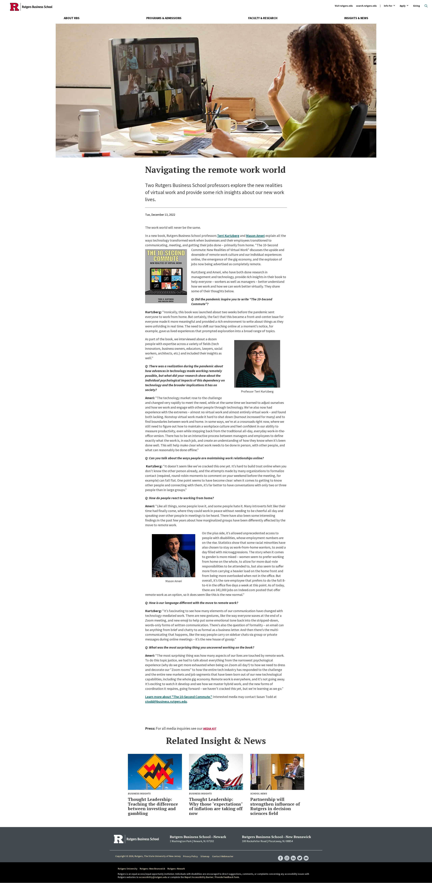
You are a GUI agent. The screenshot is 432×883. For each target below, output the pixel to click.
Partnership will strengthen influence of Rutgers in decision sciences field (275, 806)
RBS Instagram (286, 854)
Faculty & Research (262, 18)
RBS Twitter (299, 854)
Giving (416, 5)
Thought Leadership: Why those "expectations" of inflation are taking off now (215, 806)
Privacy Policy (190, 856)
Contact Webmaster (222, 856)
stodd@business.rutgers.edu (166, 701)
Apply (403, 6)
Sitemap (204, 856)
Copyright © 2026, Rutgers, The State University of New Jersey (148, 856)
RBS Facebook (280, 854)
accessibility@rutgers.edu (153, 877)
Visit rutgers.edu (344, 5)
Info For (388, 6)
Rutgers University (127, 868)
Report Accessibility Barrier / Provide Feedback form (211, 877)
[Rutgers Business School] (31, 7)
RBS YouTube (306, 854)
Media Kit (209, 729)
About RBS (71, 18)
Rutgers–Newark (176, 868)
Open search (426, 6)
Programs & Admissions (163, 18)
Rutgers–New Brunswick (152, 868)
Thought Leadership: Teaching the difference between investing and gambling (153, 806)
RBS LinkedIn (293, 854)
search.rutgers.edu (366, 5)
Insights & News (356, 18)
